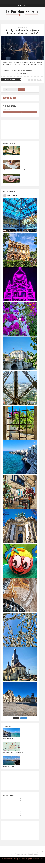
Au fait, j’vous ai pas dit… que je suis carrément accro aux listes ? (15, 170)
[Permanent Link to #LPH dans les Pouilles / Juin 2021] (11, 737)
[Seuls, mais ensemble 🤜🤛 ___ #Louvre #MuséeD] (20, 699)
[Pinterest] (25, 5)
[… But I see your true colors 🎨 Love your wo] (20, 561)
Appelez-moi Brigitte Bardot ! (8, 184)
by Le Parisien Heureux (12, 79)
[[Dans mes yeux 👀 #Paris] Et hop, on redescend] (20, 388)
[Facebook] (18, 5)
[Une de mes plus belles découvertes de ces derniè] (20, 595)
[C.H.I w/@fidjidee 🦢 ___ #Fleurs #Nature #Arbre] (20, 630)
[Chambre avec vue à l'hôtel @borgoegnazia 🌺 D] (20, 423)
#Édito (20, 28)
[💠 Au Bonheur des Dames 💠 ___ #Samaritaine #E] (20, 215)
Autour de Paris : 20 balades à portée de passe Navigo (13, 752)
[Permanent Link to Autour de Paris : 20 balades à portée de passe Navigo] (11, 751)
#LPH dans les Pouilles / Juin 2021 (9, 738)
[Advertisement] (12, 128)
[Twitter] (20, 5)
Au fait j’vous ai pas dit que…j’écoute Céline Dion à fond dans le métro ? (22, 31)
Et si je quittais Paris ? (7, 156)
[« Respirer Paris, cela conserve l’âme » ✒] (20, 353)
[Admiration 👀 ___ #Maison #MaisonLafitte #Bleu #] (20, 250)
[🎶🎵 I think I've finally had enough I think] (20, 526)
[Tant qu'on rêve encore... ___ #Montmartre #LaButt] (20, 284)
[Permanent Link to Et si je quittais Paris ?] (11, 154)
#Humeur (24, 28)
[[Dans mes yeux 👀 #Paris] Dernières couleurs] (20, 319)
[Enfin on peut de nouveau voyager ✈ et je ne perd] (20, 492)
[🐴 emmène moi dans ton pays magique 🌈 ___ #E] (20, 664)
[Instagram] (23, 5)
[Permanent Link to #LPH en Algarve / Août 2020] (11, 765)
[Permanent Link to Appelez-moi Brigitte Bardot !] (11, 182)
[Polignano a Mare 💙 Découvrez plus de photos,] (20, 457)
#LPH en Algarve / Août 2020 (8, 766)
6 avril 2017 (5, 79)
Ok (22, 861)
